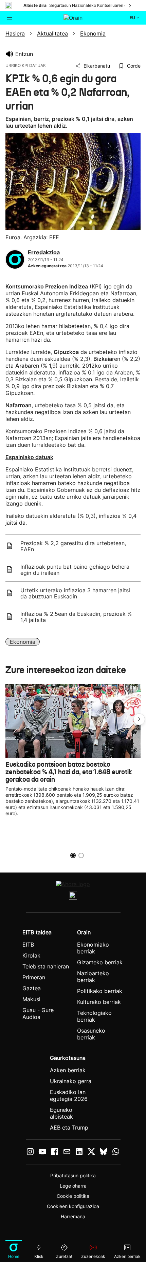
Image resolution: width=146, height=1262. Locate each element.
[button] (139, 719)
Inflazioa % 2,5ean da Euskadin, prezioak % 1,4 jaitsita (76, 616)
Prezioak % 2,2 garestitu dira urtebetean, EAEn (73, 546)
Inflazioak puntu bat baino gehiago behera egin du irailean (74, 569)
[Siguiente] (130, 5)
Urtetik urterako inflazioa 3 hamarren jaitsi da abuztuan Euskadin (75, 593)
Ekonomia (22, 641)
